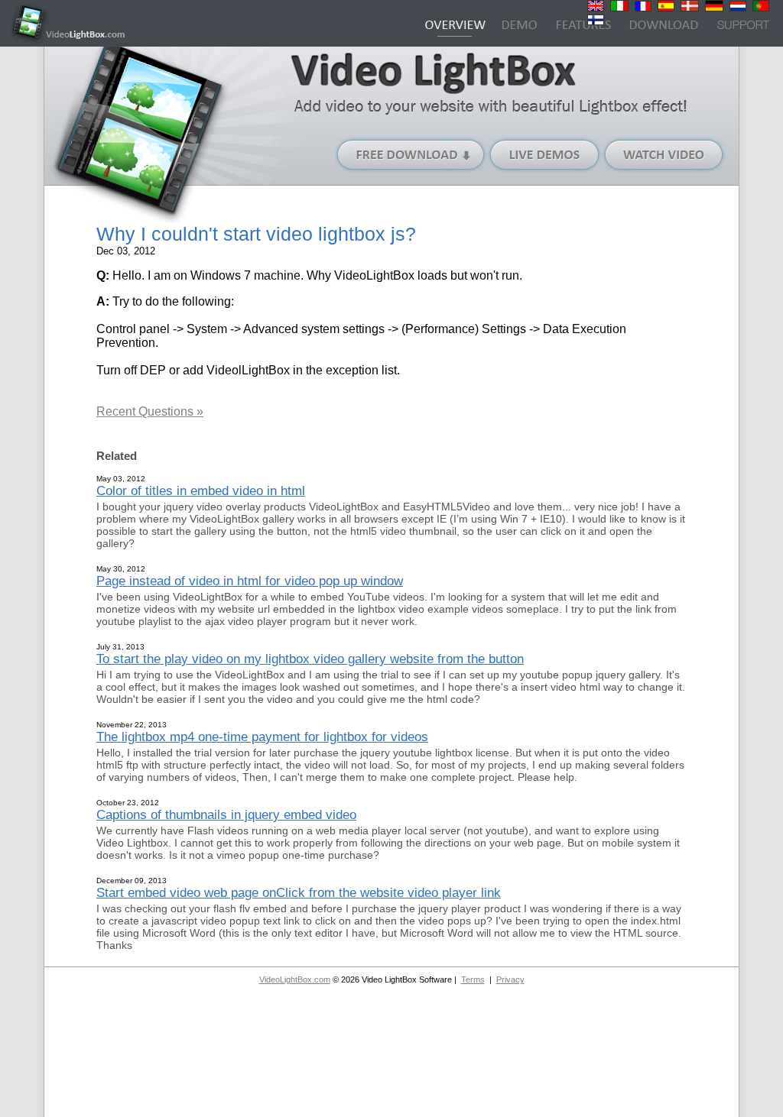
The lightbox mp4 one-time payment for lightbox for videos (262, 736)
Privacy (510, 979)
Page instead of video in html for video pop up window (249, 580)
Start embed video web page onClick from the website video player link (298, 892)
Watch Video (664, 154)
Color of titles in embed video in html (200, 490)
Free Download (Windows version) (411, 154)
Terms (473, 979)
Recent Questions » (149, 411)
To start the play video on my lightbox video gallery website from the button (310, 658)
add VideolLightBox (236, 370)
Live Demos (545, 154)
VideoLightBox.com (294, 979)
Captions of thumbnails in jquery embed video (226, 814)
